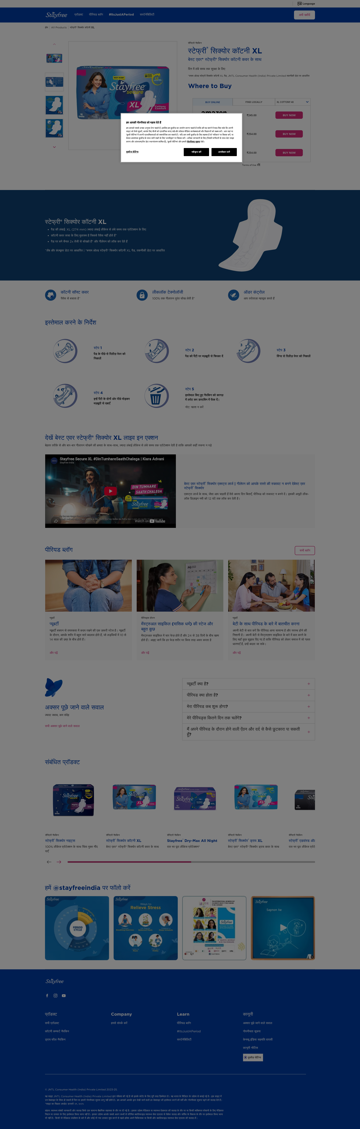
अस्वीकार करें (224, 152)
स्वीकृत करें (196, 152)
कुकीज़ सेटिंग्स (132, 151)
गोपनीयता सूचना (193, 141)
